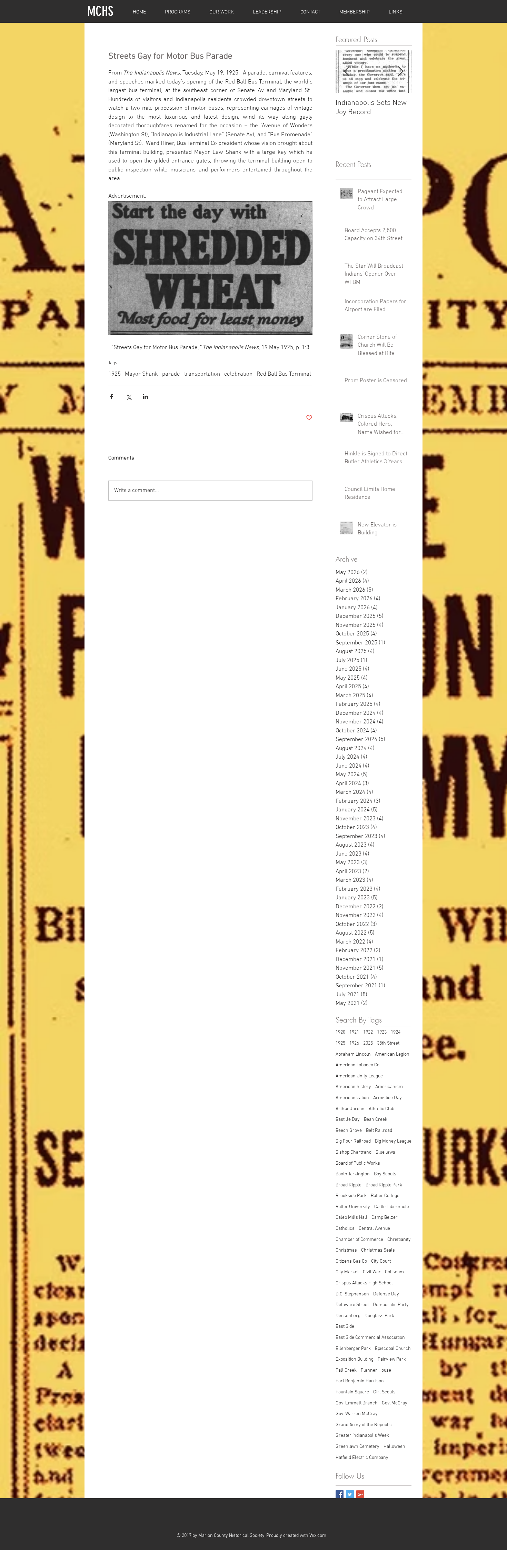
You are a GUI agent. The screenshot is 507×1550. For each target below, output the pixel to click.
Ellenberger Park (353, 1349)
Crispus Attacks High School (364, 1283)
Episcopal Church (393, 1349)
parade (171, 374)
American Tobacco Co (357, 1065)
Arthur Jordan (350, 1109)
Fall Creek (346, 1370)
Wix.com (317, 1536)
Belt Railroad (379, 1131)
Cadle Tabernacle (391, 1207)
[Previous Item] (347, 72)
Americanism (389, 1087)
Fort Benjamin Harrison (360, 1381)
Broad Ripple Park (384, 1185)
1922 (368, 1032)
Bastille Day (348, 1120)
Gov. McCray (394, 1403)
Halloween (394, 1447)
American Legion (392, 1054)
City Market (347, 1272)
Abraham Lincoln (353, 1054)
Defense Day (386, 1294)
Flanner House (376, 1370)
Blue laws (385, 1152)
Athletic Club (381, 1109)
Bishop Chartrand (353, 1152)
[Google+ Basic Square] (360, 1494)
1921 (354, 1032)
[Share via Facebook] (111, 396)
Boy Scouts (385, 1174)
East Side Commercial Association (370, 1338)
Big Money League (393, 1141)
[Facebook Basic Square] (340, 1494)
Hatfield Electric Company (362, 1458)
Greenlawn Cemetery (357, 1447)
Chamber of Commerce (359, 1240)
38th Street (388, 1043)
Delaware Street (352, 1305)
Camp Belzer (384, 1218)
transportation (202, 374)
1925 (114, 374)
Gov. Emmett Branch (357, 1403)
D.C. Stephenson (352, 1294)
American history (353, 1087)
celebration (238, 374)
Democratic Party (391, 1305)
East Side (345, 1327)
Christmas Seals (378, 1250)
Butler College (385, 1196)
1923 (382, 1032)
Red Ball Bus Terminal (284, 374)
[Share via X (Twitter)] (128, 396)
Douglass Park (379, 1316)
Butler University (353, 1207)
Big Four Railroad (353, 1141)
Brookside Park (351, 1196)
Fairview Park (392, 1359)
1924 (395, 1032)
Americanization (352, 1098)
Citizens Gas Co (351, 1261)
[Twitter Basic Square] (350, 1494)
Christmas (346, 1250)
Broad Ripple (348, 1185)
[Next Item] (400, 72)
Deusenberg (348, 1316)
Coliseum (394, 1272)
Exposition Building (355, 1359)
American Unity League (359, 1076)
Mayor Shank (141, 374)
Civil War (372, 1272)
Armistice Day (387, 1098)
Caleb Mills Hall (351, 1218)
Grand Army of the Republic (364, 1425)
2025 (368, 1043)
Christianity (399, 1240)
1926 (354, 1043)
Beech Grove (349, 1131)
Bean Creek (375, 1120)
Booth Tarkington (353, 1174)
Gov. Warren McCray (357, 1414)
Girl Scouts (384, 1392)
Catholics (345, 1229)
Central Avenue (374, 1229)
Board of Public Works (358, 1163)
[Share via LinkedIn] (145, 396)
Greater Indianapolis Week (362, 1436)
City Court (381, 1261)
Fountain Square (352, 1392)
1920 (340, 1032)
